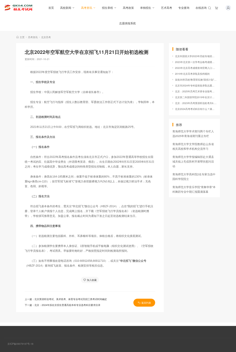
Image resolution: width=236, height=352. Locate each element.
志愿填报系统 (127, 23)
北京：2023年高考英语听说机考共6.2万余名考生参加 (195, 103)
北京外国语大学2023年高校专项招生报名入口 (195, 56)
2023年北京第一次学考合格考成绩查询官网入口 (195, 62)
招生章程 (107, 8)
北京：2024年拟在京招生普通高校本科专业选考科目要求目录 (67, 305)
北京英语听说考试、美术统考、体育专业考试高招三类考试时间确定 (70, 299)
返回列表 (146, 302)
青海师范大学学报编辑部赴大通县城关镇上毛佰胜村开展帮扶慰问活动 (193, 161)
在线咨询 (201, 8)
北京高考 (46, 37)
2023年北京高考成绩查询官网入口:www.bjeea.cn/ (195, 68)
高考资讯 (86, 8)
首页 (51, 8)
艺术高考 (166, 8)
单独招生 (145, 8)
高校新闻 (65, 8)
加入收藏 (92, 280)
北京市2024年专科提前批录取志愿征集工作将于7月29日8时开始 (195, 85)
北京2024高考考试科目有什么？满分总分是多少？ (195, 109)
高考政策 (128, 8)
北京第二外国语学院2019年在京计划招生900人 (195, 97)
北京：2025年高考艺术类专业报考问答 (195, 91)
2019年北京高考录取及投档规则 (192, 73)
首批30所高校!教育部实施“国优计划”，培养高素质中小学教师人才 (195, 79)
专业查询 (183, 8)
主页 (22, 37)
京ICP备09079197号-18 (20, 343)
